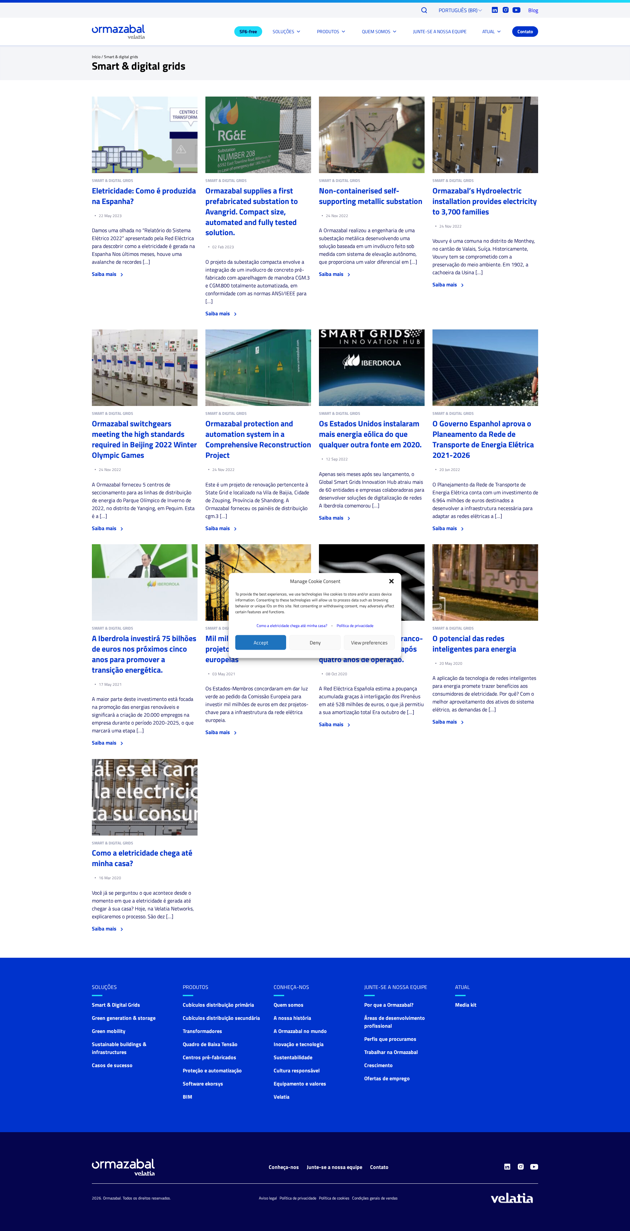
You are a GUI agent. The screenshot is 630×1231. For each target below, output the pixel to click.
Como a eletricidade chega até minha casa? (292, 625)
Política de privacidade (355, 625)
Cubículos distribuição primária (218, 1005)
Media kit (465, 1005)
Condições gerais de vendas (375, 1198)
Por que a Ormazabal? (388, 1005)
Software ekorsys (203, 1083)
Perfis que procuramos (390, 1039)
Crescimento (378, 1065)
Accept (261, 642)
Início (96, 57)
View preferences (369, 642)
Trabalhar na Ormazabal (391, 1052)
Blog (533, 10)
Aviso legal (268, 1198)
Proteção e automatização (212, 1070)
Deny (315, 642)
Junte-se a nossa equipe (395, 987)
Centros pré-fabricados (209, 1057)
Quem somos (289, 1005)
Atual (462, 987)
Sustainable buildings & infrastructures (119, 1048)
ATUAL (488, 31)
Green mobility (108, 1031)
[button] (391, 581)
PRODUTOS (328, 31)
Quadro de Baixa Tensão (210, 1044)
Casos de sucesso (112, 1065)
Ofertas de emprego (387, 1078)
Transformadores (202, 1031)
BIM (187, 1097)
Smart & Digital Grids (116, 1005)
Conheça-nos (291, 987)
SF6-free (248, 31)
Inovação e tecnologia (299, 1044)
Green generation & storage (124, 1018)
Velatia (281, 1097)
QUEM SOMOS (376, 31)
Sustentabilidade (293, 1057)
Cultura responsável (297, 1070)
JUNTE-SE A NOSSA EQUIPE (440, 31)
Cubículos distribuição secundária (221, 1018)
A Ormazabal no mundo (300, 1031)
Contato (525, 31)
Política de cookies (334, 1198)
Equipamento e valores (300, 1083)
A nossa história (292, 1018)
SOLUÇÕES (283, 31)
